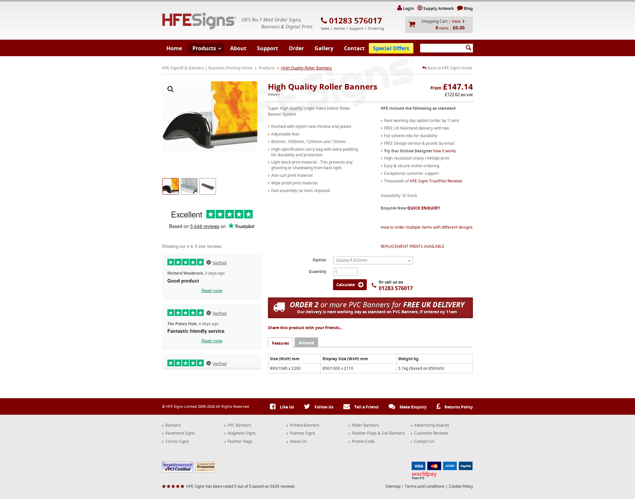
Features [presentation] (280, 343)
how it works (444, 151)
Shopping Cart (434, 21)
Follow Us (323, 407)
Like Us (286, 407)
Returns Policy (458, 407)
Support (267, 48)
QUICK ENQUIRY (423, 208)
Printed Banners (304, 425)
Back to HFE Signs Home (449, 68)
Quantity (317, 271)
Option (319, 259)
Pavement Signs (180, 433)
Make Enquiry (413, 407)
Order (296, 48)
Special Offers (391, 48)
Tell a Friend (366, 407)
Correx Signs (177, 441)
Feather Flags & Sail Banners (378, 433)
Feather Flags (240, 441)
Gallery (324, 48)
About (238, 48)
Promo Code (363, 441)
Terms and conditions (424, 486)
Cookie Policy (461, 486)
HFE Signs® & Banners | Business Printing (199, 21)
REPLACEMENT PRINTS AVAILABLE (412, 246)
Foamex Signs (302, 433)
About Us (298, 441)
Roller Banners (365, 425)
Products (204, 48)
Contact (354, 48)
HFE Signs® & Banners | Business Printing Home (207, 68)
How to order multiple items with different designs (427, 227)
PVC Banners (239, 425)
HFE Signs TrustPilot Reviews (436, 181)
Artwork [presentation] (306, 343)
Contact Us (424, 441)
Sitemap (393, 486)
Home (174, 48)
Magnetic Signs (242, 433)
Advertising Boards (431, 425)
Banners (173, 425)
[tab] (280, 342)
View (456, 21)
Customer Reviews (431, 433)
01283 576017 (355, 20)
